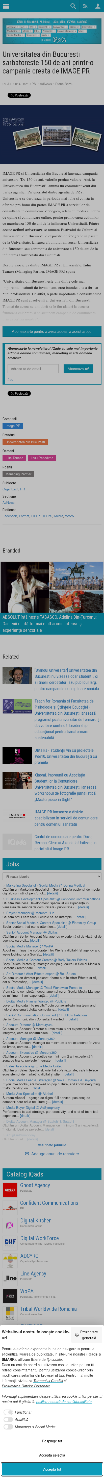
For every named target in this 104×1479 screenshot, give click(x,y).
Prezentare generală (89, 1334)
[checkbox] (16, 1412)
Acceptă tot (52, 1469)
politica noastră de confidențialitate (64, 1401)
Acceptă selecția (52, 1455)
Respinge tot (52, 1440)
